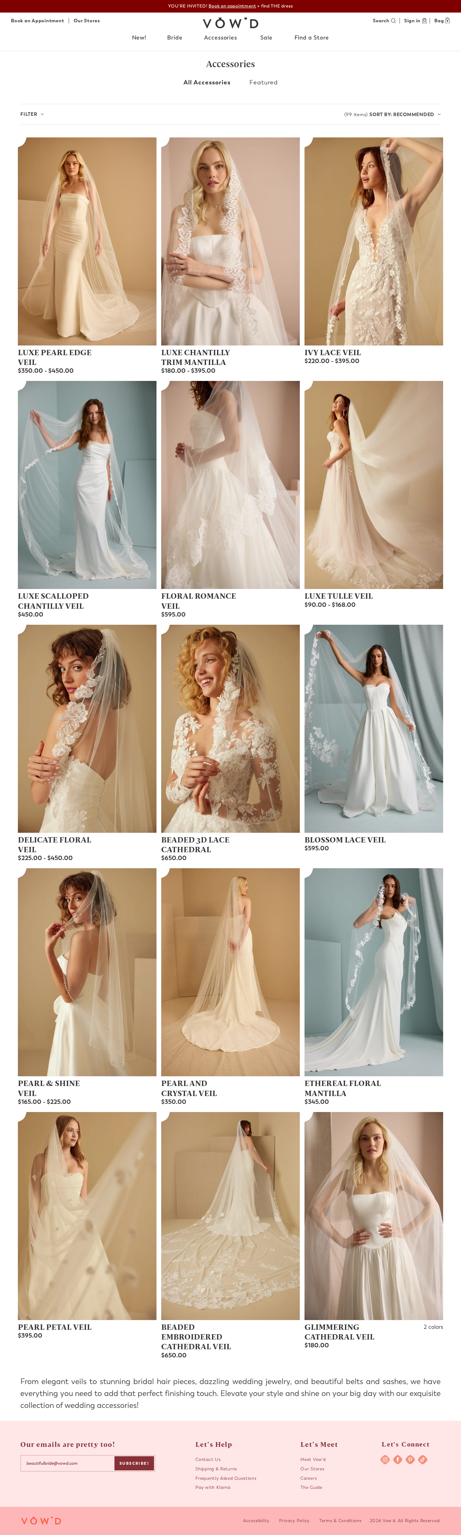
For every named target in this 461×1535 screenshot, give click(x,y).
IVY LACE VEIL (333, 352)
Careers (308, 1478)
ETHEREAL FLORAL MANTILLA (343, 1087)
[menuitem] (139, 39)
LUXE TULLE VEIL (339, 595)
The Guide (311, 1487)
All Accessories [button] (206, 82)
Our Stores (87, 21)
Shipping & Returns (216, 1469)
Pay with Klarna (212, 1487)
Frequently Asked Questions (225, 1478)
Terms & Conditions (340, 1520)
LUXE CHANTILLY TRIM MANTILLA (195, 356)
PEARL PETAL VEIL (55, 1326)
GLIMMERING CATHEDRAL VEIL (339, 1331)
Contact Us (207, 1459)
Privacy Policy (294, 1520)
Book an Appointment (37, 21)
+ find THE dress (251, 6)
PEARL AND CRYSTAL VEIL (189, 1087)
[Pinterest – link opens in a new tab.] (410, 1459)
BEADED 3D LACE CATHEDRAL (195, 844)
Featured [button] (263, 82)
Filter (28, 114)
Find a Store (311, 37)
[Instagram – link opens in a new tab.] (385, 1459)
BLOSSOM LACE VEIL (345, 839)
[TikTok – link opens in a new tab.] (422, 1459)
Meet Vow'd (313, 1459)
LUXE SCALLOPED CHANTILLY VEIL (53, 600)
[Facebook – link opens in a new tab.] (397, 1459)
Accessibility (256, 1520)
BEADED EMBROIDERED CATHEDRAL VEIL (196, 1336)
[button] (139, 38)
